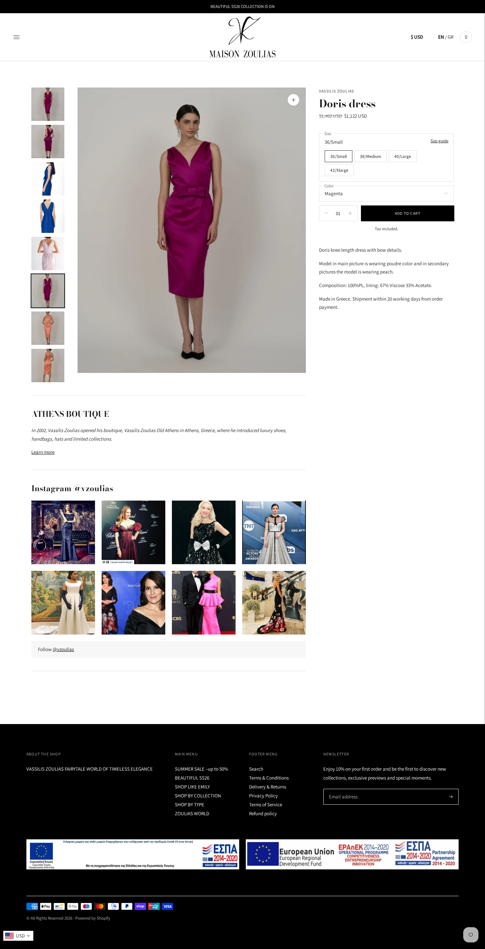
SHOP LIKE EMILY (192, 787)
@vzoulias (63, 649)
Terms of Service (265, 804)
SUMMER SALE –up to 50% (201, 769)
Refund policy (263, 813)
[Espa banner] (132, 854)
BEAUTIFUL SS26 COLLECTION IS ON (242, 6)
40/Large (402, 156)
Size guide (439, 141)
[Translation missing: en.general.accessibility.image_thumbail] (47, 104)
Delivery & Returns (267, 787)
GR (450, 37)
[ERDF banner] (352, 854)
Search (256, 769)
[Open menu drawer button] (16, 37)
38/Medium (370, 156)
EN (441, 37)
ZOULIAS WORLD (192, 813)
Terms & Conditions (269, 778)
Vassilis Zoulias (336, 91)
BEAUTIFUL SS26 (192, 778)
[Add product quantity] (326, 213)
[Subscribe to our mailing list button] (451, 797)
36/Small (338, 156)
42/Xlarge (339, 170)
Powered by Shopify (92, 918)
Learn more (42, 452)
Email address (342, 789)
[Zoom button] (293, 100)
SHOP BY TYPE (189, 804)
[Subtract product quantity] (350, 213)
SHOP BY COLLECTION (198, 795)
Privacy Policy (263, 795)
